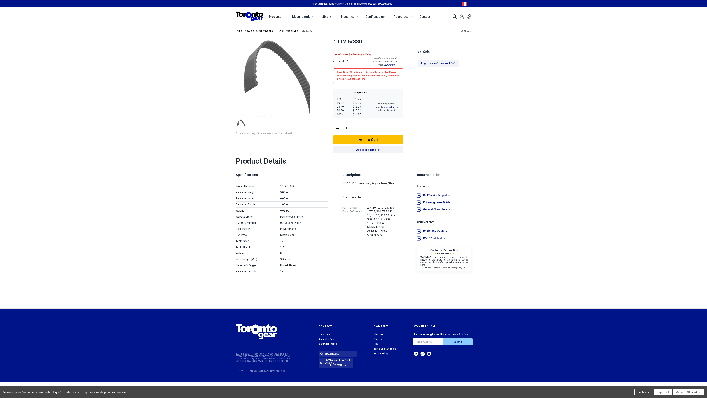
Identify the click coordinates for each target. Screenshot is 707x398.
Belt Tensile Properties (437, 195)
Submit (457, 341)
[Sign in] (461, 16)
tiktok (422, 353)
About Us (378, 334)
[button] (267, 331)
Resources (401, 16)
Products (275, 16)
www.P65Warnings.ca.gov (454, 268)
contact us (389, 107)
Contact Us (389, 65)
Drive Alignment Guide (436, 202)
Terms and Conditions (385, 349)
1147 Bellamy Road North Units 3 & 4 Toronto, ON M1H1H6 (338, 362)
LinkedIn (415, 353)
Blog (376, 344)
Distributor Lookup (328, 344)
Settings (643, 392)
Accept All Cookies (688, 392)
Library (326, 16)
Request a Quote (327, 339)
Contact (424, 16)
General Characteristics (437, 209)
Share (467, 31)
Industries (348, 16)
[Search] (454, 16)
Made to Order (302, 16)
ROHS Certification (434, 238)
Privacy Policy (381, 353)
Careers (378, 339)
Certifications (374, 16)
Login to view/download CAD (438, 63)
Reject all (663, 392)
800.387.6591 (386, 3)
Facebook (429, 353)
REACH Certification (435, 231)
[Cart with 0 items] (468, 17)
